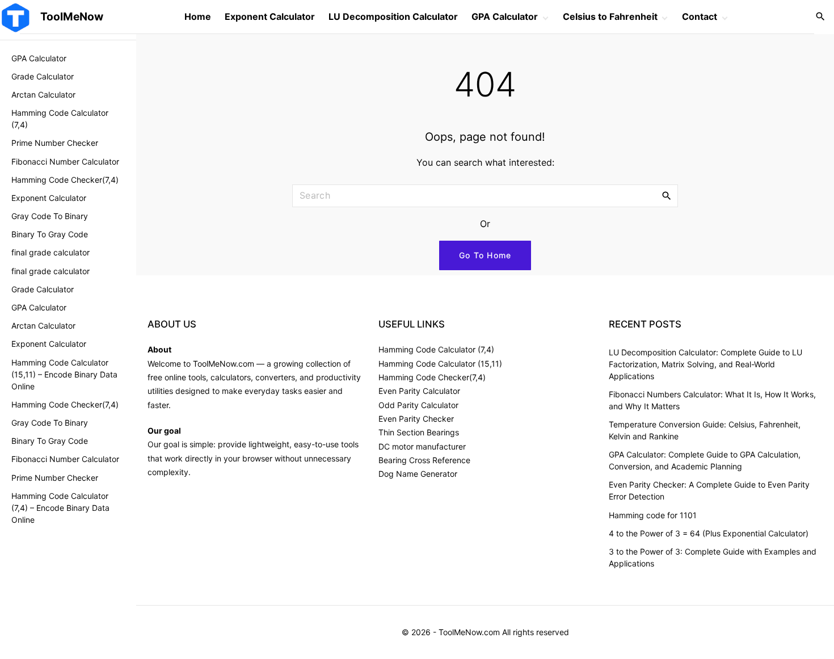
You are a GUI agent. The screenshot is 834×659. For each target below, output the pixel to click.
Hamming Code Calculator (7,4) (436, 349)
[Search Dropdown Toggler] (820, 17)
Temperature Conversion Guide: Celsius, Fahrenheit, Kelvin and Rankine (705, 430)
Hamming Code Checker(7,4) (432, 377)
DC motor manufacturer (422, 446)
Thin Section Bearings (418, 432)
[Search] (666, 195)
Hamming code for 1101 (653, 515)
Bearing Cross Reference (424, 460)
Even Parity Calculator (419, 391)
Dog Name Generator (417, 473)
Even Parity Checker (416, 418)
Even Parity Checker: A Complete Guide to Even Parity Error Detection (709, 490)
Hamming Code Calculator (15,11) (440, 363)
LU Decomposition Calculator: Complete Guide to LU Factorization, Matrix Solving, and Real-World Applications (705, 364)
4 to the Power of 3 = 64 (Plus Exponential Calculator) (708, 533)
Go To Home (485, 255)
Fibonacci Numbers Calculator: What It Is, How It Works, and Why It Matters (712, 400)
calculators (230, 377)
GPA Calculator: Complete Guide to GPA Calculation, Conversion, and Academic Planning (705, 460)
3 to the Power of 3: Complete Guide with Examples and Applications (712, 557)
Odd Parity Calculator (418, 405)
